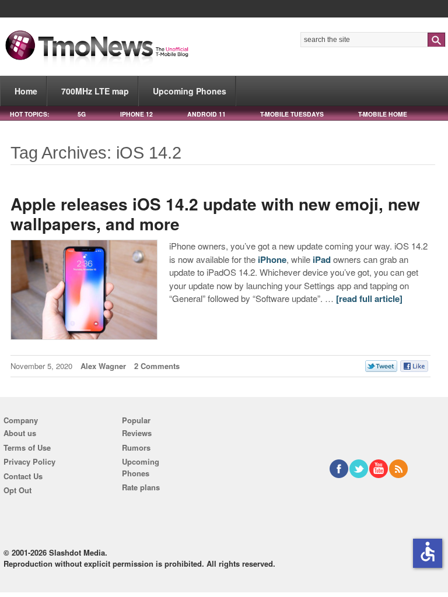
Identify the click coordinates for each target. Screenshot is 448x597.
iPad (322, 259)
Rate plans (141, 487)
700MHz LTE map (95, 91)
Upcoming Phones (189, 91)
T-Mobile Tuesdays (292, 114)
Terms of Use (27, 447)
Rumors (136, 447)
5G (82, 114)
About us (20, 432)
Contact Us (23, 476)
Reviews (137, 432)
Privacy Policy (29, 461)
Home (26, 91)
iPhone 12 (136, 114)
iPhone (272, 259)
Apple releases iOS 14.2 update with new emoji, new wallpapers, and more (215, 214)
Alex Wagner (103, 365)
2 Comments (157, 365)
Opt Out (18, 490)
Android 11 (206, 114)
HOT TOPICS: (29, 114)
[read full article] (369, 298)
